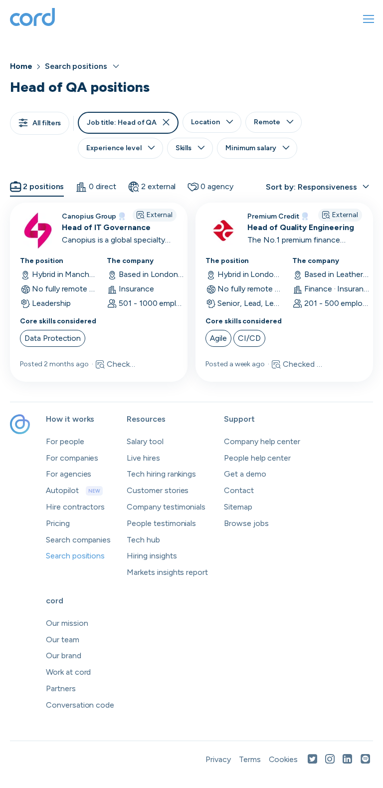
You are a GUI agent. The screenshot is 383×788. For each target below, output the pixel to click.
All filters (46, 123)
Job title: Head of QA (122, 122)
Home (21, 66)
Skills (184, 148)
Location (205, 122)
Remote (267, 122)
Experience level (113, 148)
